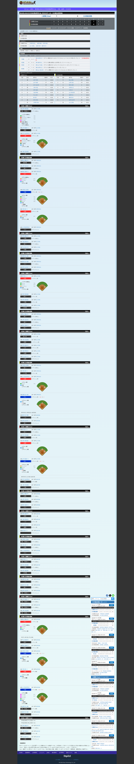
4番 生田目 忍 (39, 58)
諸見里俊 (102, 627)
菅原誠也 (105, 671)
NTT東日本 (94, 700)
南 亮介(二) (24, 276)
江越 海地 (35, 92)
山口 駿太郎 (72, 92)
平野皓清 (102, 743)
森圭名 (110, 732)
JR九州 (94, 739)
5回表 (22, 65)
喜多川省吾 (104, 643)
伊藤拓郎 (106, 627)
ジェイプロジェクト (96, 666)
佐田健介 (102, 644)
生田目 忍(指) (25, 189)
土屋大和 (110, 627)
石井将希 (93, 730)
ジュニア (42, 752)
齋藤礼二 (100, 643)
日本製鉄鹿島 (87, 16)
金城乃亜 (102, 729)
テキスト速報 (70, 28)
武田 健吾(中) (25, 236)
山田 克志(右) (25, 166)
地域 (76, 752)
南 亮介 (35, 97)
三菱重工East (46, 16)
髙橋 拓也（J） (98, 748)
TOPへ (87, 106)
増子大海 (108, 628)
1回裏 (22, 59)
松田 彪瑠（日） (108, 659)
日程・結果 (61, 9)
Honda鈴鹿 (94, 712)
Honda (94, 653)
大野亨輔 (102, 702)
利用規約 (76, 759)
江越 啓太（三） (107, 705)
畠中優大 (106, 718)
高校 (27, 752)
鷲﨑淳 (98, 743)
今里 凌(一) (24, 209)
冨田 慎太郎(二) (26, 267)
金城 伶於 (38, 45)
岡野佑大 (99, 657)
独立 (69, 752)
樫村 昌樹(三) (25, 171)
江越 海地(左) (25, 241)
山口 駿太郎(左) (26, 227)
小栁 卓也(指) (25, 151)
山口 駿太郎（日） (99, 659)
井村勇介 (101, 716)
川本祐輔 (112, 628)
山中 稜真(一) (25, 127)
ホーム (26, 9)
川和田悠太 (102, 613)
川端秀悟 (111, 729)
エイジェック (95, 725)
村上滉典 (103, 657)
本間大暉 (102, 718)
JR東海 (94, 625)
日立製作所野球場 (57, 13)
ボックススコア (62, 28)
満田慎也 (109, 671)
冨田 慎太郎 (72, 100)
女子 (61, 752)
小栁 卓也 (35, 87)
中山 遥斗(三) (25, 247)
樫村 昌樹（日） (99, 630)
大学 (34, 752)
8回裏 (22, 68)
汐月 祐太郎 (36, 85)
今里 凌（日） (98, 674)
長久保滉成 (101, 703)
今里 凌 (71, 90)
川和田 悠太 (32, 43)
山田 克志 (71, 82)
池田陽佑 (107, 613)
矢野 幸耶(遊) (25, 108)
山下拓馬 (108, 657)
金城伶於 (106, 615)
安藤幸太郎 (106, 729)
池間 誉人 (71, 95)
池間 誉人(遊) (25, 256)
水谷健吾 (103, 628)
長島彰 (110, 702)
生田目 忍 (71, 87)
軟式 (54, 752)
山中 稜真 (35, 82)
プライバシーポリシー (67, 759)
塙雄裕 (105, 672)
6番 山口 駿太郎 (40, 70)
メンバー (54, 28)
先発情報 (85, 28)
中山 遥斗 (35, 95)
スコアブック (78, 28)
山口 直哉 (32, 45)
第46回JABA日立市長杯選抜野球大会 (45, 9)
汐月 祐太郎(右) (26, 133)
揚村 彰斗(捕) (25, 261)
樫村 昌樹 (71, 85)
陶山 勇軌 (71, 80)
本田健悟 (112, 657)
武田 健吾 (35, 90)
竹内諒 (104, 716)
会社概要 (58, 759)
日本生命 (95, 639)
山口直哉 (102, 615)
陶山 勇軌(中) (25, 160)
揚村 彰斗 (44, 45)
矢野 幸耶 (35, 80)
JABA (31, 9)
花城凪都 (109, 716)
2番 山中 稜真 (39, 65)
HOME (20, 752)
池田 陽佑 (39, 43)
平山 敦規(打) (25, 639)
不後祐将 (99, 628)
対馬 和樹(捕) (25, 294)
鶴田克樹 (98, 730)
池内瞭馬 (106, 702)
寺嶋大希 (106, 703)
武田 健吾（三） (99, 705)
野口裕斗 (102, 730)
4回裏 (22, 62)
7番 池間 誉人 (39, 62)
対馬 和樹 (45, 43)
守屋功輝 (106, 656)
